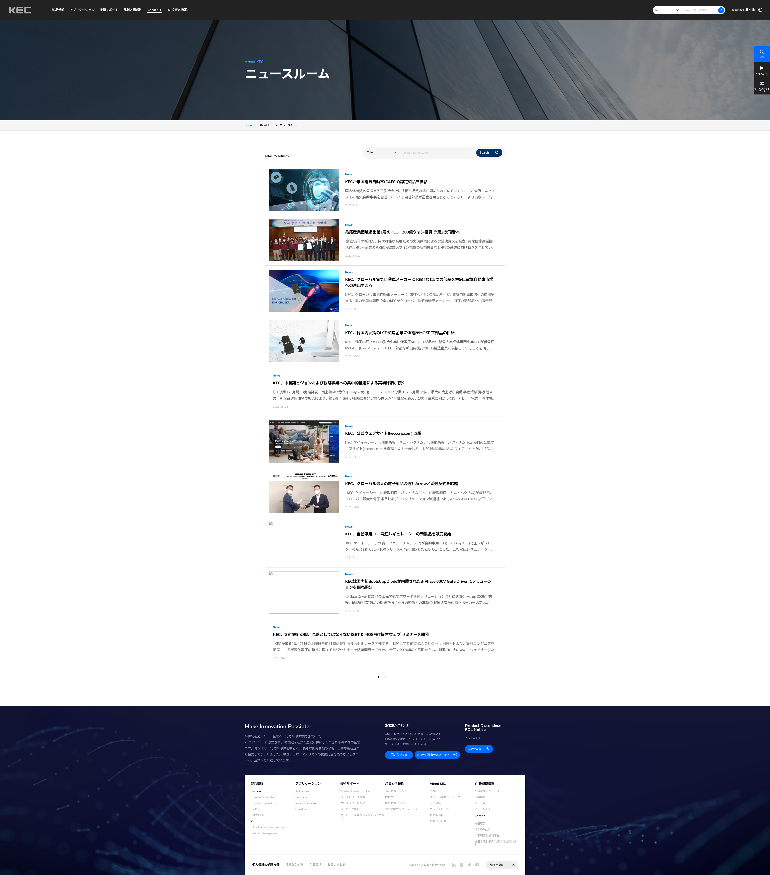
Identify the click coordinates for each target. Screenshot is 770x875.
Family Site (497, 865)
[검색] (721, 10)
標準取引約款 (294, 865)
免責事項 (315, 865)
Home (248, 125)
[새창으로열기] (453, 865)
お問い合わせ (336, 865)
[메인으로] (20, 10)
